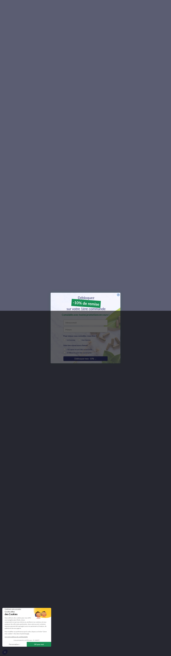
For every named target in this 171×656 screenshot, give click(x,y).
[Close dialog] (118, 295)
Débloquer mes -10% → (85, 358)
